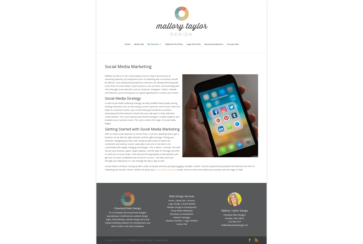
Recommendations (213, 44)
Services (191, 200)
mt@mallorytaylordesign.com (234, 225)
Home (127, 44)
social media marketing (166, 169)
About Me (139, 44)
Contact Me (233, 44)
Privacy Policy (161, 240)
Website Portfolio (174, 44)
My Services (153, 44)
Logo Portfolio (193, 44)
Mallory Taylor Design (141, 240)
